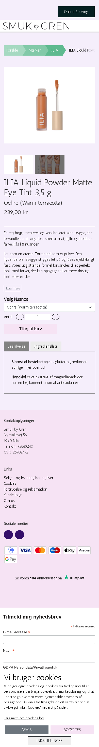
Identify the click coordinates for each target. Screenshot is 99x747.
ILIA (54, 50)
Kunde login (13, 495)
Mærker (35, 50)
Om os (9, 500)
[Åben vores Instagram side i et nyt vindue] (19, 534)
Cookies (10, 483)
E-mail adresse (16, 632)
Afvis (26, 729)
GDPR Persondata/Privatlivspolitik (30, 667)
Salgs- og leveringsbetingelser (28, 478)
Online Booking (76, 11)
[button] (20, 317)
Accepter (72, 729)
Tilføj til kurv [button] (30, 329)
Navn (8, 650)
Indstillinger (49, 740)
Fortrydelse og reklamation (25, 489)
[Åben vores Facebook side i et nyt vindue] (8, 534)
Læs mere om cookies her (24, 718)
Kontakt (10, 506)
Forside (12, 50)
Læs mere (13, 288)
